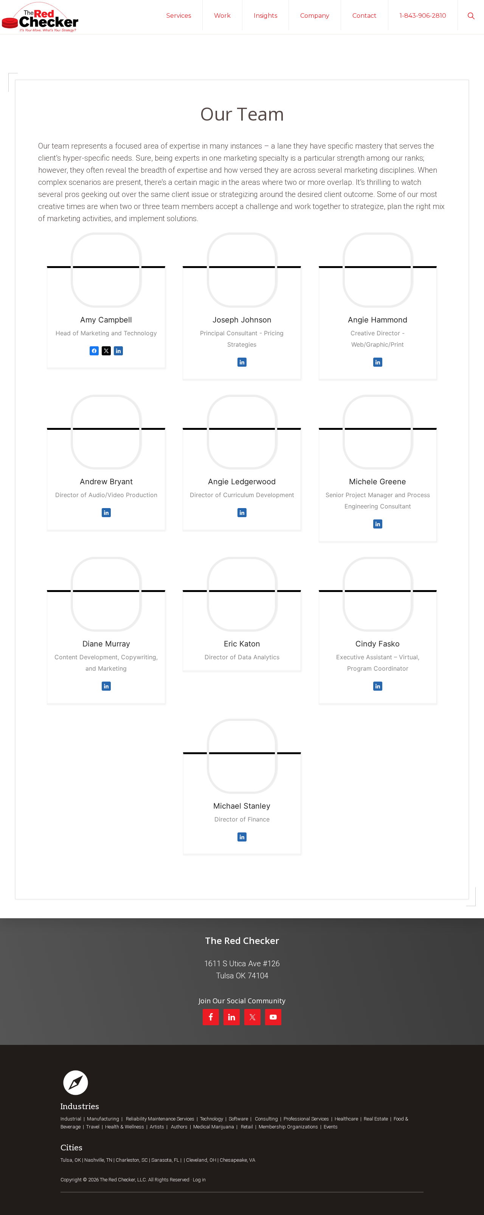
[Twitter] (106, 356)
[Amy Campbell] (106, 269)
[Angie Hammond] (378, 269)
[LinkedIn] (118, 356)
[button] (471, 15)
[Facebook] (94, 356)
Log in (199, 1179)
